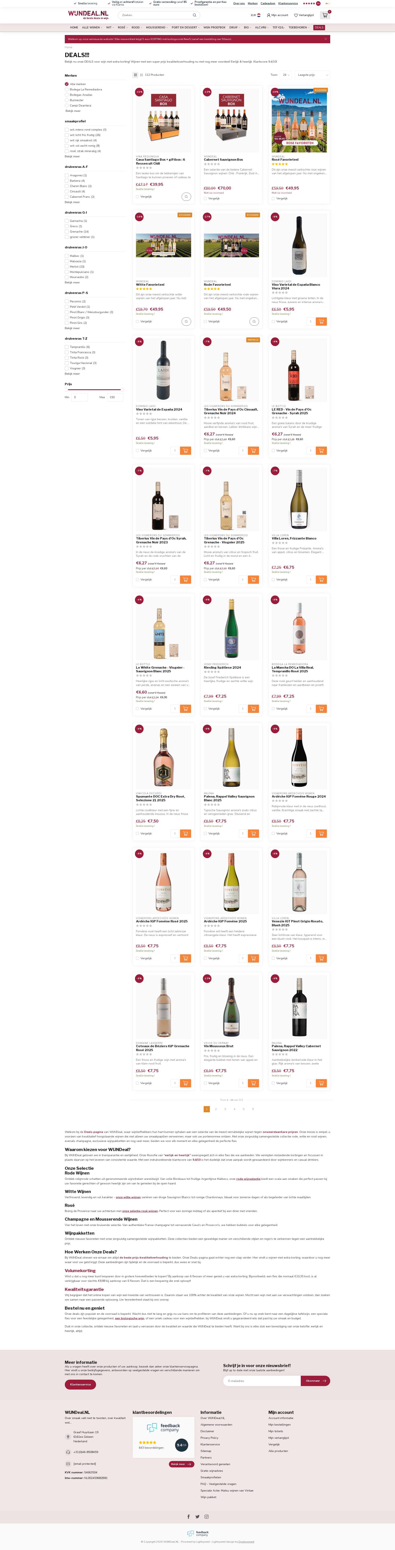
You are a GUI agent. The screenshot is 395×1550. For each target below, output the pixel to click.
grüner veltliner (82, 237)
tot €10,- (279, 27)
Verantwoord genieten (215, 1464)
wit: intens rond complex (88, 129)
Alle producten (278, 1451)
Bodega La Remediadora (86, 89)
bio (246, 27)
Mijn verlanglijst (278, 1438)
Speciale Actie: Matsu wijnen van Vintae (227, 1491)
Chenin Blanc (81, 185)
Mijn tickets (275, 1431)
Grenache (79, 231)
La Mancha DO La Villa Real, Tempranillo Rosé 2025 (293, 669)
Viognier (77, 368)
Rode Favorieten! (217, 285)
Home (74, 27)
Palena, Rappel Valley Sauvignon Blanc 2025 (229, 798)
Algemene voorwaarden (216, 1425)
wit (109, 27)
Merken (253, 3)
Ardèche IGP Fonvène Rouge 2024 (299, 796)
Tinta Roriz (79, 357)
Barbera (77, 180)
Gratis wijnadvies (212, 1471)
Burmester (77, 100)
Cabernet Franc (82, 196)
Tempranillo (80, 347)
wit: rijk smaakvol (83, 140)
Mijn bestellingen (279, 1425)
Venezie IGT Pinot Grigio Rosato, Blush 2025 (297, 923)
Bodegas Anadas (81, 94)
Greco (76, 226)
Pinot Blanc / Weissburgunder (91, 312)
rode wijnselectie (248, 1179)
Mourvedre (79, 277)
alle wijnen (91, 27)
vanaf (170, 3)
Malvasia (78, 261)
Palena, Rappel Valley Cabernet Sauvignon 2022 (296, 1048)
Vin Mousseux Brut (219, 1046)
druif (233, 27)
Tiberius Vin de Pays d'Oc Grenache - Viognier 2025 (224, 540)
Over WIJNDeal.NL (213, 1418)
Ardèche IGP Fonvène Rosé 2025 (162, 921)
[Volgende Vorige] (253, 1109)
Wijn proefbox (214, 27)
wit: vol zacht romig (85, 145)
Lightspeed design (223, 1541)
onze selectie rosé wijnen (140, 1211)
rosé (121, 27)
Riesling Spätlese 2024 (222, 667)
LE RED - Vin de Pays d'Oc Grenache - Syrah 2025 (291, 411)
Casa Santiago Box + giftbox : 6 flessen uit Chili (160, 161)
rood (136, 27)
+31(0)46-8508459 (85, 1452)
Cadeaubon (268, 3)
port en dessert (184, 27)
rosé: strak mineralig (85, 151)
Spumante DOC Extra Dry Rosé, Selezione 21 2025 (160, 798)
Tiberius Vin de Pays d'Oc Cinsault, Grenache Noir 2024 (231, 411)
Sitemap (206, 1451)
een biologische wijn (129, 1318)
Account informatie (280, 1418)
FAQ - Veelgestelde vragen (218, 1484)
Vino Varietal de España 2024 (159, 409)
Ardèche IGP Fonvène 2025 (225, 921)
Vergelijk (146, 196)
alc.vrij (260, 27)
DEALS (319, 27)
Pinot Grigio (79, 317)
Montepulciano (82, 271)
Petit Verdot (80, 306)
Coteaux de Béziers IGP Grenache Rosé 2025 (162, 1048)
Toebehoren (298, 27)
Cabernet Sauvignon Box (223, 159)
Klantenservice (288, 3)
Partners (206, 1458)
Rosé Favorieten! (285, 159)
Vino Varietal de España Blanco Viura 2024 (296, 286)
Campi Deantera (80, 105)
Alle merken (78, 84)
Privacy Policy (209, 1438)
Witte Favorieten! (150, 285)
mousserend (155, 27)
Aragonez (78, 175)
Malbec (77, 255)
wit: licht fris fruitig (85, 135)
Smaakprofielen (211, 1477)
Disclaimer (207, 1431)
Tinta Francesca (82, 352)
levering (87, 3)
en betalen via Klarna (127, 3)
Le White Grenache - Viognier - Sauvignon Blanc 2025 (160, 669)
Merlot (77, 266)
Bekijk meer (73, 111)
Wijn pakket (208, 1497)
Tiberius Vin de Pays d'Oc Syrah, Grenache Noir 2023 (161, 540)
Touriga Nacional (83, 363)
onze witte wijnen (128, 1197)
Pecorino (78, 301)
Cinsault (77, 191)
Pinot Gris (78, 322)
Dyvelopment (246, 1541)
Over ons (239, 3)
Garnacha (78, 220)
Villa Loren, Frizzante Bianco (294, 538)
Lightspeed (203, 1541)
